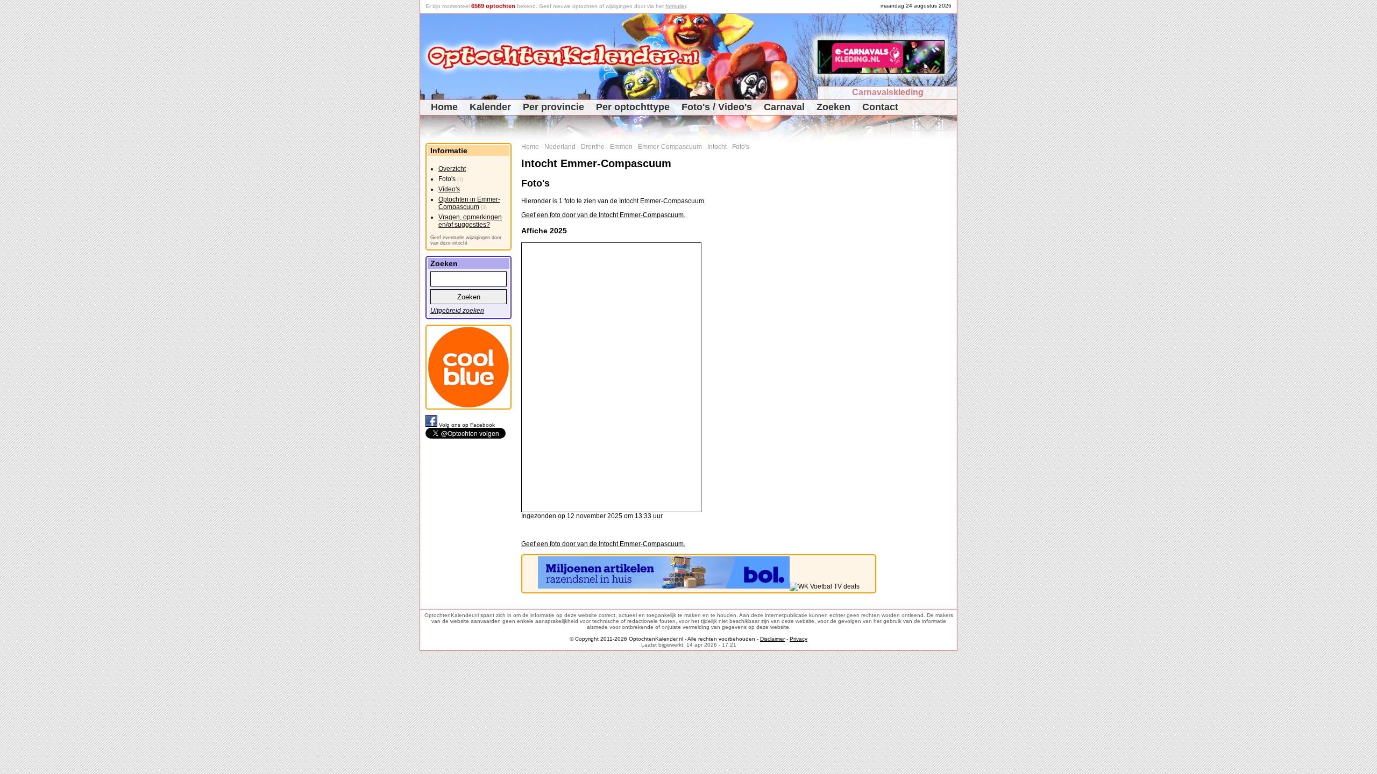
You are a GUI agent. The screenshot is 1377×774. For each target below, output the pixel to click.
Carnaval (784, 107)
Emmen (621, 146)
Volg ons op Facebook (467, 425)
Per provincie (553, 107)
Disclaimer (772, 639)
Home (444, 107)
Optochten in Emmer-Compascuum (469, 203)
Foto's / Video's (717, 107)
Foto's (740, 146)
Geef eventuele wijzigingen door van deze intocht (465, 240)
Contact (880, 107)
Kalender (490, 107)
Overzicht (452, 169)
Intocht (717, 146)
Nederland (560, 146)
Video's (449, 189)
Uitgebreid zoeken (457, 310)
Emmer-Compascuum (670, 146)
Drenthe (593, 146)
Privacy (798, 639)
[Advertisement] (920, 304)
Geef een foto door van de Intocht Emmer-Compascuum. (603, 215)
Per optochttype (633, 107)
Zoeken (833, 107)
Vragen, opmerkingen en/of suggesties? (470, 220)
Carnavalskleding (888, 92)
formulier (675, 6)
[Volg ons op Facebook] (432, 425)
